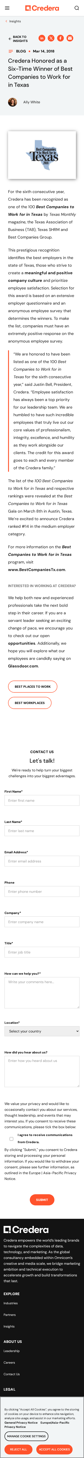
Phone (9, 883)
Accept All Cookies (54, 1449)
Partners (10, 1315)
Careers (9, 1362)
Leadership (12, 1351)
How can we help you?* (22, 974)
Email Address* (16, 852)
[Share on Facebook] (60, 38)
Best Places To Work (33, 687)
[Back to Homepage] (42, 8)
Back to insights (20, 39)
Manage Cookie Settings (26, 1436)
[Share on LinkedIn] (42, 38)
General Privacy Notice (21, 1423)
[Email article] (70, 38)
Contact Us (12, 1374)
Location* (12, 1023)
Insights (9, 1326)
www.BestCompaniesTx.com (36, 569)
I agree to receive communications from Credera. (45, 1138)
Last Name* (13, 822)
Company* (12, 913)
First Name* (13, 791)
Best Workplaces (30, 703)
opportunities (21, 643)
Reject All (18, 1449)
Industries (11, 1303)
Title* (8, 943)
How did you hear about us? (25, 1052)
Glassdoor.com (23, 666)
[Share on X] (51, 38)
